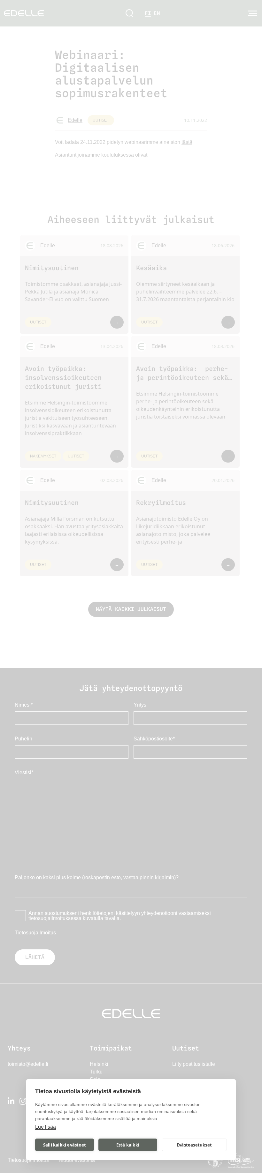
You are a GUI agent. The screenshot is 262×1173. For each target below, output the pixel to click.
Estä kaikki (127, 1145)
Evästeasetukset (194, 1145)
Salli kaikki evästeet (64, 1145)
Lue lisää (45, 1127)
